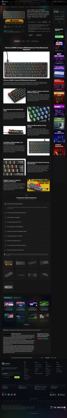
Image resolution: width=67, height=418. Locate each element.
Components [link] (26, 378)
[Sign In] (53, 1)
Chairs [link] (25, 373)
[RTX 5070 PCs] (58, 123)
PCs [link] (24, 366)
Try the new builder (59, 36)
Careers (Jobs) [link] (48, 373)
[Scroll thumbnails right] (25, 26)
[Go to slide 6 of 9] (23, 26)
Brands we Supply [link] (59, 371)
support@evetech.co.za (23, 388)
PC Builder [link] (58, 364)
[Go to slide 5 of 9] (19, 26)
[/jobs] (59, 175)
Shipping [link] (47, 368)
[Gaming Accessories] (59, 72)
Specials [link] (57, 368)
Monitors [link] (25, 371)
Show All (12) (26, 324)
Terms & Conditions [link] (38, 364)
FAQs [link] (36, 371)
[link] (11, 4)
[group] (39, 19)
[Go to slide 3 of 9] (12, 26)
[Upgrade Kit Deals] (59, 59)
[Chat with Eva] (60, 1)
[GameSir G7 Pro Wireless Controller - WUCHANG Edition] (59, 46)
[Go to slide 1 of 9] (5, 26)
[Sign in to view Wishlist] (57, 1)
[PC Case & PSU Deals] (59, 84)
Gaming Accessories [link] (27, 377)
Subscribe (17, 377)
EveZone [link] (47, 375)
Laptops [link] (25, 368)
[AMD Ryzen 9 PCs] (58, 149)
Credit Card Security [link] (38, 366)
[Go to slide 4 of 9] (16, 26)
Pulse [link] (25, 364)
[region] (14, 17)
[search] (30, 1)
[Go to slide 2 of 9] (9, 26)
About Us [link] (47, 364)
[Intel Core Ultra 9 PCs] (59, 136)
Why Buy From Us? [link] (48, 366)
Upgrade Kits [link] (26, 375)
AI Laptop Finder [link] (59, 366)
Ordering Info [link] (47, 371)
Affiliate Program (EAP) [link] (38, 373)
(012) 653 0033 (4, 388)
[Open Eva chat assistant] (65, 409)
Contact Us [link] (37, 368)
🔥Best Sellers (61, 4)
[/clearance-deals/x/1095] (59, 98)
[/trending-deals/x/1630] (59, 110)
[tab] (17, 41)
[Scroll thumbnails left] (3, 26)
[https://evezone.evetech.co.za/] (59, 162)
